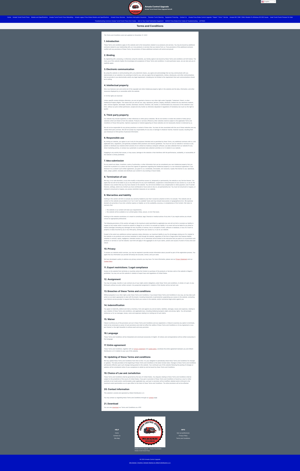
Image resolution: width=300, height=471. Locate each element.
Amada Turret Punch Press (21, 17)
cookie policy (152, 349)
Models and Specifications (39, 17)
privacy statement (139, 349)
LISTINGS (202, 21)
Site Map (117, 438)
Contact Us (183, 17)
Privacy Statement (181, 259)
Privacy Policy (183, 435)
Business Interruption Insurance (136, 17)
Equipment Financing (171, 17)
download (115, 407)
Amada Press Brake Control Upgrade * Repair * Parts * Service (208, 17)
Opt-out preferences (183, 433)
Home (9, 17)
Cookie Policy (108, 261)
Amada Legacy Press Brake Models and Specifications (92, 17)
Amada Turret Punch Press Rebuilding (61, 17)
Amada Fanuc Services (118, 17)
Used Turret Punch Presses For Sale (281, 17)
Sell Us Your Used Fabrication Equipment (151, 21)
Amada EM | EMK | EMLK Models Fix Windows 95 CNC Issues (249, 17)
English (266, 1)
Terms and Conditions (183, 438)
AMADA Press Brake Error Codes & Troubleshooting (181, 21)
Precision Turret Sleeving (156, 17)
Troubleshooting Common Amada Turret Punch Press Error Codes (115, 21)
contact (151, 397)
